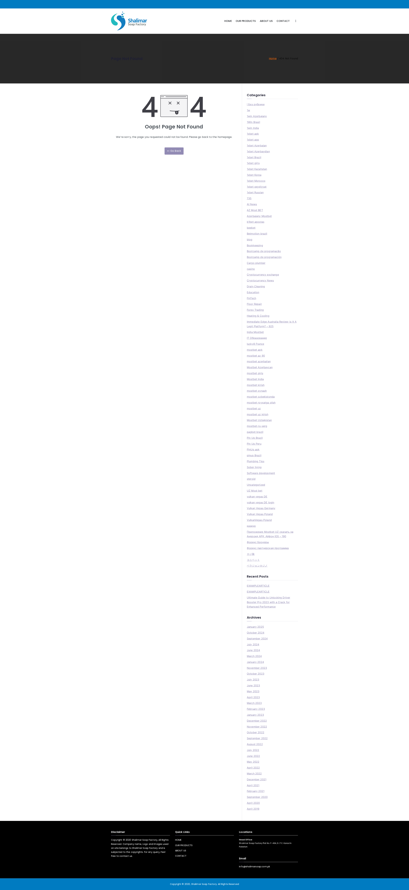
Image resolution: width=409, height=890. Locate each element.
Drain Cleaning (256, 286)
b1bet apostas (255, 221)
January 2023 (255, 714)
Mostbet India (255, 379)
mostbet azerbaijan (259, 361)
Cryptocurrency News (260, 280)
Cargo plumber (256, 263)
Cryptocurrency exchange (263, 274)
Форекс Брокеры (258, 542)
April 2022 (253, 767)
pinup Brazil (254, 455)
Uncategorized (256, 484)
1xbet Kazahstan (257, 169)
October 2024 (255, 632)
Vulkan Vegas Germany (261, 508)
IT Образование (257, 338)
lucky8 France (255, 343)
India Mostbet (255, 332)
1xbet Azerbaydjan (258, 151)
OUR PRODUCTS (246, 21)
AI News (252, 204)
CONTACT (283, 21)
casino (251, 268)
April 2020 (253, 802)
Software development (261, 473)
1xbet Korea (254, 174)
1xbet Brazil (254, 157)
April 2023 (253, 697)
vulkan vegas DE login (260, 502)
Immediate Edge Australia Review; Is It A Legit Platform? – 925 (272, 324)
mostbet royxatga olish (261, 402)
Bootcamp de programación (264, 257)
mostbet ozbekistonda (261, 396)
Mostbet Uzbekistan (259, 420)
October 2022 (255, 732)
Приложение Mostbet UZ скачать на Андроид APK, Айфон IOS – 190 (270, 534)
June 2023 (253, 685)
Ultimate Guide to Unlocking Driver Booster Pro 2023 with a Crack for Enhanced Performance (268, 602)
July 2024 (253, 644)
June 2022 (253, 756)
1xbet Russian (255, 192)
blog (249, 239)
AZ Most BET (255, 210)
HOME (228, 21)
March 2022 (254, 773)
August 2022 (255, 744)
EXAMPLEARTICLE (258, 585)
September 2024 (257, 638)
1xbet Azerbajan (257, 145)
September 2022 (257, 738)
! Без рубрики (256, 104)
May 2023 (253, 691)
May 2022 (253, 761)
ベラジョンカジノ (257, 565)
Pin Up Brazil (255, 437)
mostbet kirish (255, 385)
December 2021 (256, 779)
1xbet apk (253, 133)
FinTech (251, 298)
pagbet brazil (255, 432)
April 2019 (253, 808)
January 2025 (255, 626)
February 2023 (256, 709)
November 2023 (257, 667)
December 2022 (257, 720)
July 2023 (253, 679)
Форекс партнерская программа (268, 548)
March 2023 (254, 703)
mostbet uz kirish (257, 414)
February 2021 (255, 791)
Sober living (254, 467)
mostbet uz (254, 408)
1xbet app (253, 139)
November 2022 (257, 726)
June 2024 (253, 650)
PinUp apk (253, 449)
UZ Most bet (254, 490)
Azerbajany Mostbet (259, 216)
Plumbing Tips (255, 461)
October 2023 (255, 673)
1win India (253, 128)
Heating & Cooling (258, 315)
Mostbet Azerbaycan (260, 367)
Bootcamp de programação (264, 251)
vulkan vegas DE (257, 496)
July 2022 (253, 750)
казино (251, 525)
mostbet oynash (257, 390)
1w (248, 110)
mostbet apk (254, 349)
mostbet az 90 (256, 355)
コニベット (253, 559)
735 (249, 198)
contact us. (126, 856)
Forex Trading (255, 309)
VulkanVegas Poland (259, 520)
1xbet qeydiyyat (256, 186)
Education (253, 292)
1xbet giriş (253, 163)
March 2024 (254, 656)
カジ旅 (251, 554)
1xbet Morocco (256, 180)
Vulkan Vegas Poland (260, 514)
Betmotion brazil (257, 233)
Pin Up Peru (254, 443)
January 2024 (255, 662)
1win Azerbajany (257, 116)
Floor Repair (254, 304)
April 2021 (253, 785)
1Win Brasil (253, 122)
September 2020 (257, 797)
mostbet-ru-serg (257, 426)
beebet (251, 227)
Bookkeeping (255, 245)
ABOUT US (266, 21)
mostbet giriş (255, 373)
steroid (251, 478)
